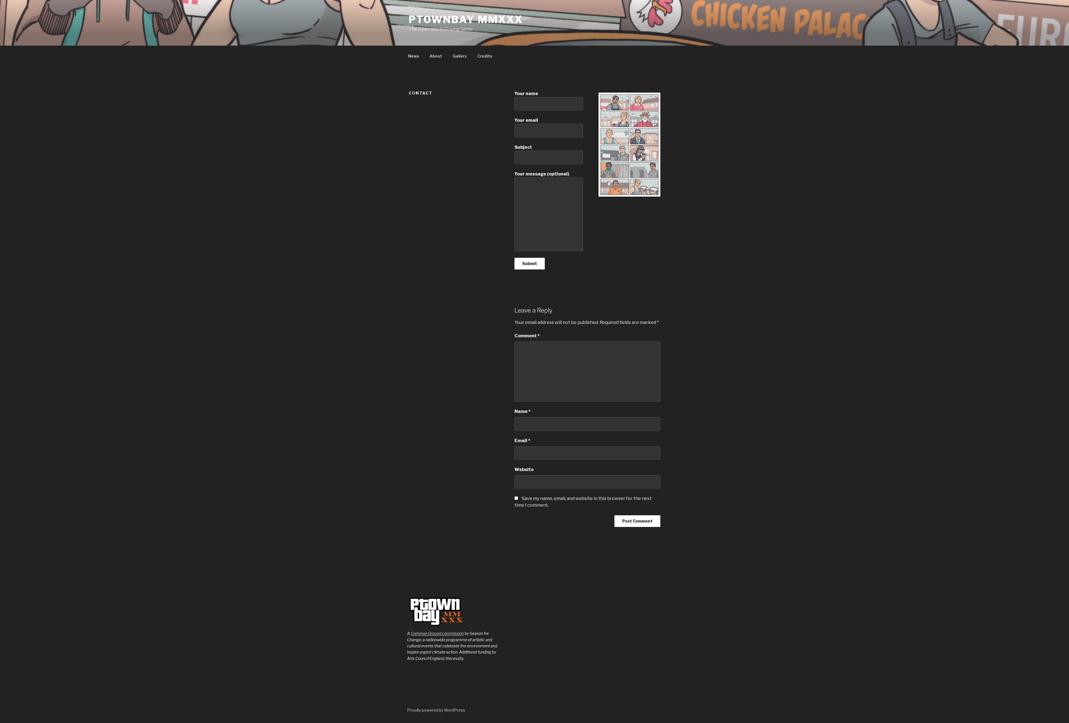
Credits (484, 56)
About (436, 56)
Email (522, 440)
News (413, 56)
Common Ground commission (437, 633)
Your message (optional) (541, 174)
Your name (526, 93)
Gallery (460, 56)
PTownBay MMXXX (466, 19)
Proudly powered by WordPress (436, 710)
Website (524, 469)
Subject (523, 147)
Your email (526, 120)
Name (522, 411)
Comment (527, 335)
